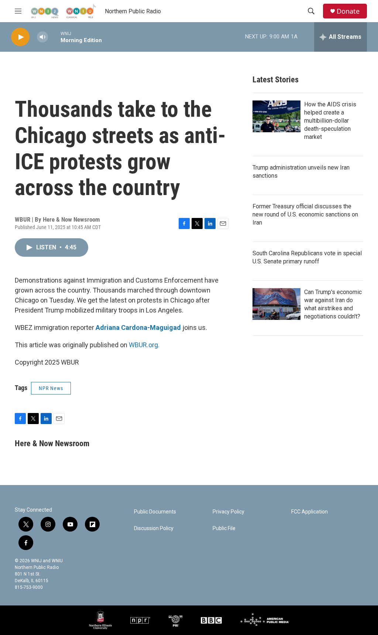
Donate (348, 11)
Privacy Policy (228, 512)
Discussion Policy (153, 528)
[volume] (42, 37)
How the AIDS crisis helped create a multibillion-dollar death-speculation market (330, 120)
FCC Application (309, 512)
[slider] (54, 37)
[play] (20, 37)
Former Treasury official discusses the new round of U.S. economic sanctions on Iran (305, 214)
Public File (224, 528)
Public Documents (155, 512)
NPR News (51, 388)
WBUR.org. (144, 345)
